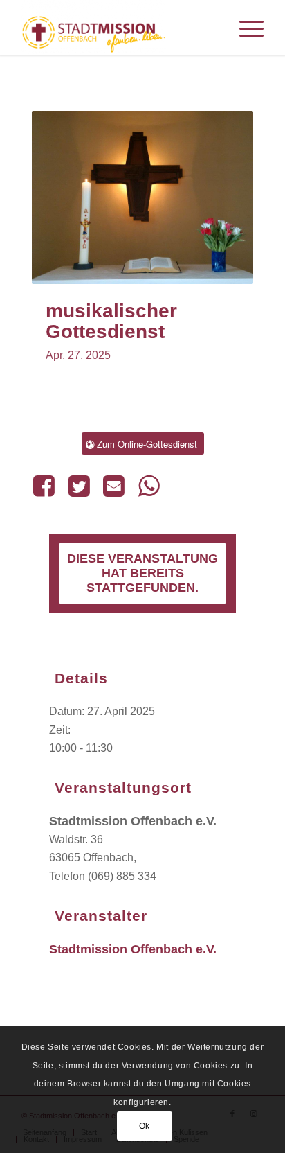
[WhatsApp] (148, 485)
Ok (144, 1126)
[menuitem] (245, 27)
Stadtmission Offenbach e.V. (133, 949)
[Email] (113, 485)
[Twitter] (79, 485)
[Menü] (245, 27)
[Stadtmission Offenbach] (118, 27)
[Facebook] (47, 485)
